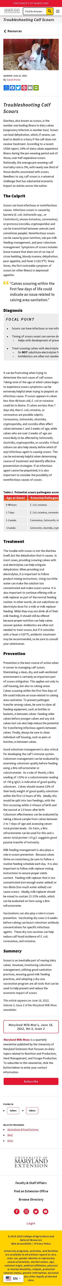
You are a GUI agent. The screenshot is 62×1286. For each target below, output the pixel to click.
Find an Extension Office (31, 1191)
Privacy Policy (42, 1243)
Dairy (10, 1140)
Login (31, 1223)
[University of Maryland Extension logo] (12, 11)
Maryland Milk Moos (17, 1040)
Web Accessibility (21, 1243)
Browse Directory (31, 1199)
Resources (12, 32)
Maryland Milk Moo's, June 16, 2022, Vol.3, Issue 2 (31, 1027)
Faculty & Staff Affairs (31, 1183)
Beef (10, 1135)
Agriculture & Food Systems (23, 1129)
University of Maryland (31, 3)
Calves (13, 1110)
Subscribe (31, 1081)
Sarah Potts (14, 79)
